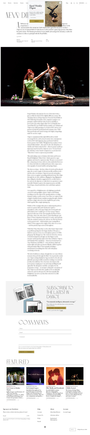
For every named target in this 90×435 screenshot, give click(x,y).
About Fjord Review (55, 412)
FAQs (38, 418)
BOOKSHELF (29, 386)
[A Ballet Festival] (74, 376)
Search (39, 421)
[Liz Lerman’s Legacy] (35, 376)
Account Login (67, 412)
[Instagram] (45, 427)
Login (61, 310)
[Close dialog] (60, 3)
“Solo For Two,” (42, 141)
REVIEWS (9, 386)
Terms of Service (46, 346)
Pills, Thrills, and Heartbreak (55, 388)
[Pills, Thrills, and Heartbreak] (55, 376)
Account (39, 412)
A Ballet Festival (71, 388)
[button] (67, 3)
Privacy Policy (39, 346)
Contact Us (40, 415)
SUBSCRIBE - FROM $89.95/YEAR (56, 308)
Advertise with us (54, 415)
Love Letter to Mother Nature (13, 389)
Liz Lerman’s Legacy (32, 388)
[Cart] (77, 3)
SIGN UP (37, 21)
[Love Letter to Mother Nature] (15, 376)
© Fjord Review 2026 (82, 429)
